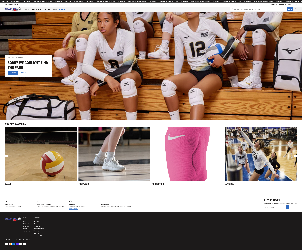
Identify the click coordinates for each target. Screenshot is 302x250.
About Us (36, 221)
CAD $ (289, 4)
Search (290, 9)
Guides (55, 9)
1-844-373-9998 (73, 209)
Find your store (282, 4)
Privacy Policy (19, 239)
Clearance (3, 1)
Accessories (26, 231)
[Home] (13, 9)
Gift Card (47, 9)
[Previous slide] (6, 156)
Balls (8, 184)
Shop (26, 9)
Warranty (36, 231)
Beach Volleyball (37, 9)
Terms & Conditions (27, 239)
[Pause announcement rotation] (301, 1)
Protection (158, 184)
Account (272, 4)
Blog (35, 224)
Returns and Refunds (40, 236)
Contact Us (37, 226)
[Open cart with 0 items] (296, 9)
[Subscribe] (287, 207)
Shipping (36, 233)
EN (294, 4)
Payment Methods (39, 228)
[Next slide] (295, 156)
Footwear (83, 184)
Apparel (229, 184)
